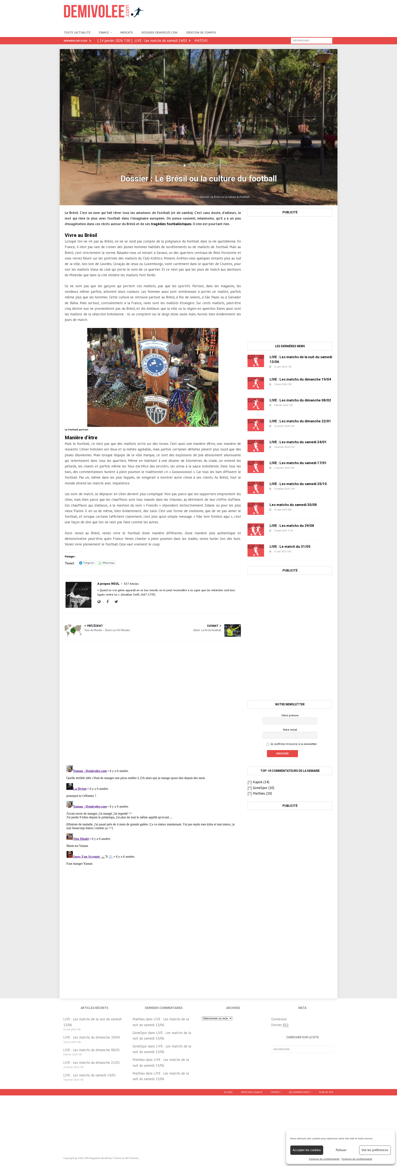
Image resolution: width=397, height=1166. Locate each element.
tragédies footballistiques (170, 224)
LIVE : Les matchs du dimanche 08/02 (300, 400)
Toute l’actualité (77, 32)
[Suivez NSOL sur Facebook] (107, 602)
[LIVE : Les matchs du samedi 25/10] (256, 488)
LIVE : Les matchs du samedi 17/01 (298, 463)
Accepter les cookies (307, 1150)
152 (304, 467)
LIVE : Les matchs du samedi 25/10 (298, 484)
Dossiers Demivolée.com (159, 32)
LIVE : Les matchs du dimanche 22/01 (300, 421)
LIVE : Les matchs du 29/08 (292, 526)
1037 (244, 165)
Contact (275, 1092)
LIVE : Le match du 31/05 (290, 546)
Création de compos (201, 32)
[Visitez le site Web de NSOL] (100, 602)
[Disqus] (153, 703)
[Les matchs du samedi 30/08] (256, 508)
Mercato (126, 32)
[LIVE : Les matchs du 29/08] (256, 529)
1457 (301, 551)
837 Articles (131, 584)
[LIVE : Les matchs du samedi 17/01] (256, 467)
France (104, 32)
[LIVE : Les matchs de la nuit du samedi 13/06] (256, 361)
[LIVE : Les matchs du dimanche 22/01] (256, 425)
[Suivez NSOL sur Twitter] (115, 602)
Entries (280, 1025)
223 (304, 426)
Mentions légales (251, 1092)
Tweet (69, 562)
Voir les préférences (374, 1150)
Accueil (228, 1092)
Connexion (279, 1019)
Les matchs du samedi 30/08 (293, 505)
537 (302, 384)
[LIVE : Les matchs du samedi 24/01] (256, 446)
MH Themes (132, 1158)
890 (301, 366)
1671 (305, 488)
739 (303, 405)
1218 (302, 509)
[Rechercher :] (311, 40)
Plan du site (326, 1092)
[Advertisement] (258, 13)
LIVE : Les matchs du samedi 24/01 (298, 442)
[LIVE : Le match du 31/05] (256, 550)
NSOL (192, 165)
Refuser (341, 1150)
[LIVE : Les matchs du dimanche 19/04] (256, 383)
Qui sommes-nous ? (300, 1092)
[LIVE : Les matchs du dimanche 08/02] (256, 404)
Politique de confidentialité (324, 1158)
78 (302, 530)
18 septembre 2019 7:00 (167, 165)
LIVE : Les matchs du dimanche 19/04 (300, 379)
